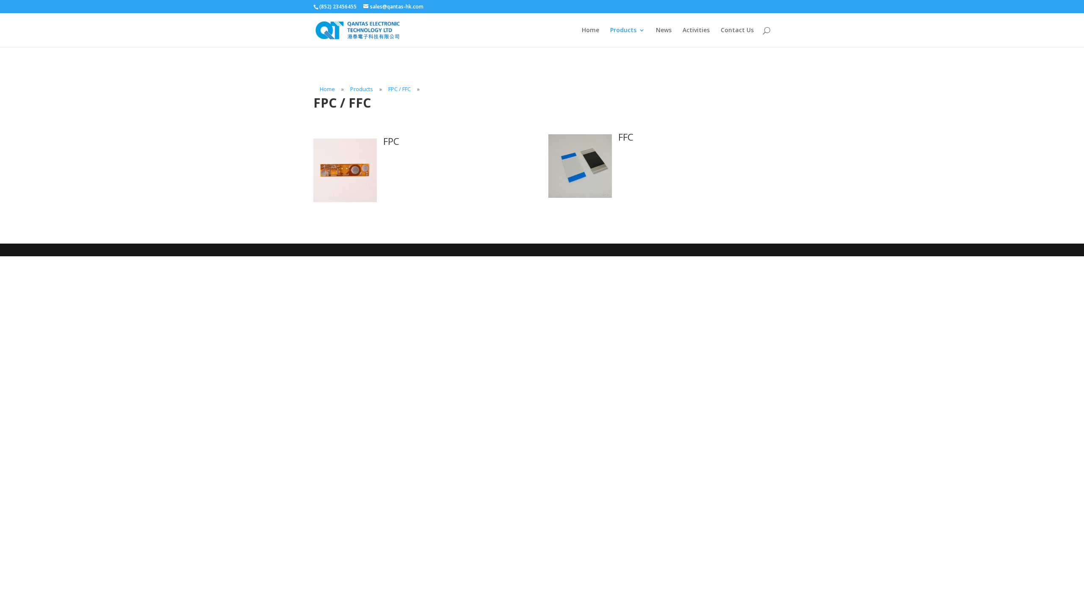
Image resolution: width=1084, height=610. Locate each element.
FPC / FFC (399, 89)
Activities (696, 30)
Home (590, 30)
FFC (625, 136)
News (664, 30)
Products (623, 30)
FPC (391, 141)
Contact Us (737, 30)
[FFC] (580, 195)
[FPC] (345, 200)
